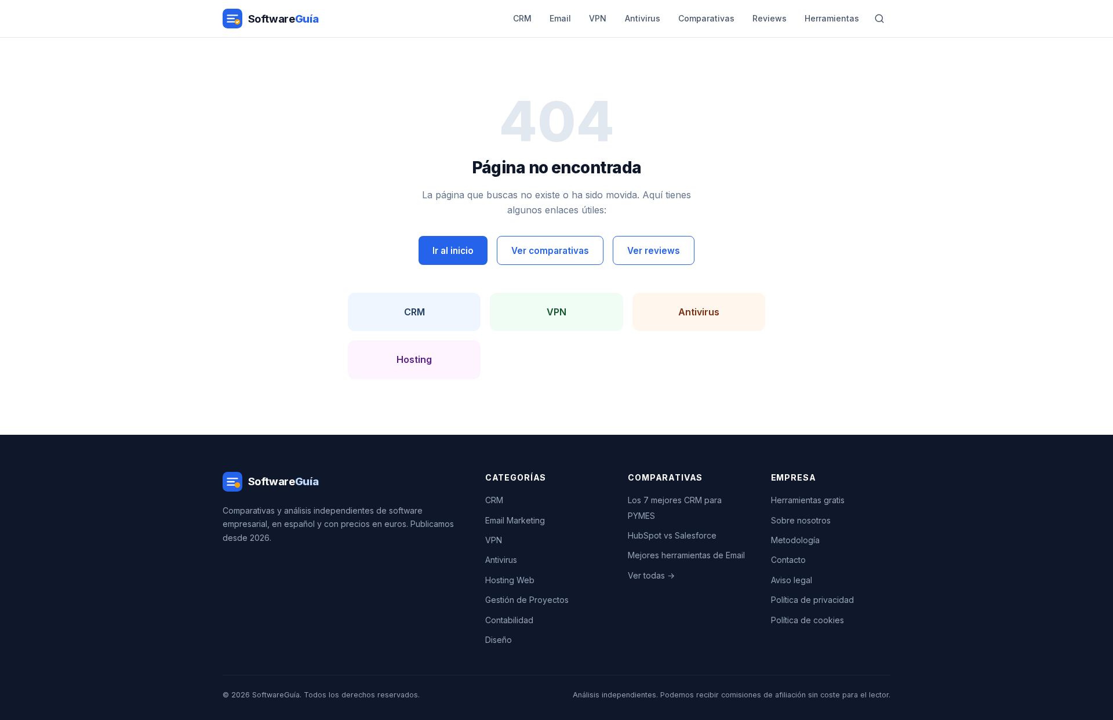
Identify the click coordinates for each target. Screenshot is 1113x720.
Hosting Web (509, 580)
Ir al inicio (453, 250)
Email (560, 18)
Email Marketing (515, 520)
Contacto (788, 560)
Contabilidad (509, 620)
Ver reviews (653, 250)
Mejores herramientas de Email (686, 555)
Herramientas (832, 18)
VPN (597, 18)
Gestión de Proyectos (527, 600)
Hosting (414, 359)
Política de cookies (807, 620)
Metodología (795, 540)
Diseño (498, 640)
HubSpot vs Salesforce (672, 535)
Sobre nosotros (801, 520)
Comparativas (706, 18)
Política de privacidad (812, 600)
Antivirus (642, 18)
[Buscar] (879, 18)
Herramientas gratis (808, 500)
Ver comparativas (550, 250)
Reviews (769, 18)
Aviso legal (791, 580)
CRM (522, 18)
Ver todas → (651, 575)
